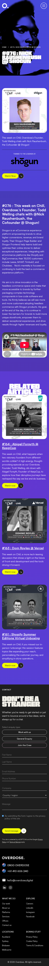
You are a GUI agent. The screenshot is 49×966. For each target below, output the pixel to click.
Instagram (30, 912)
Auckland (6, 937)
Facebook (30, 916)
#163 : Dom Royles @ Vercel (23, 548)
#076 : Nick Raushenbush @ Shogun (25, 47)
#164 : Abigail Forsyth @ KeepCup (20, 446)
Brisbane (6, 945)
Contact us (6, 925)
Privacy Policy (32, 937)
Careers (29, 903)
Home (4, 47)
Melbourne (6, 950)
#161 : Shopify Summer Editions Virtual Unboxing (21, 636)
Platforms (6, 912)
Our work (6, 903)
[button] (44, 6)
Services (6, 916)
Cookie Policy (32, 941)
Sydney (5, 941)
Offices (5, 921)
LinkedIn (29, 908)
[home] (5, 5)
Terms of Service (15, 842)
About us (6, 908)
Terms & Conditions (34, 945)
